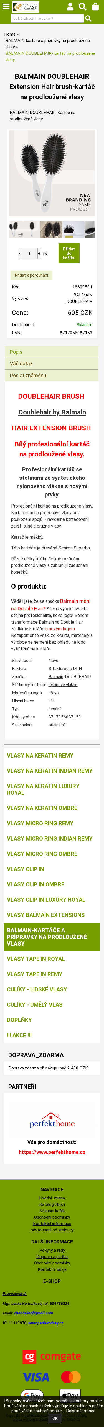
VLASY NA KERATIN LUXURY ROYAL (43, 789)
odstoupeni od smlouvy (52, 1230)
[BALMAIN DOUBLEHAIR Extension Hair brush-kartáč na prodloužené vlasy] (52, 173)
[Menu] (6, 6)
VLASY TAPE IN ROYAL (36, 959)
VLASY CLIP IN (25, 869)
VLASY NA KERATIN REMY (40, 755)
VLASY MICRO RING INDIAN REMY (50, 838)
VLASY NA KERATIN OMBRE (42, 808)
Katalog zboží (52, 1204)
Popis (16, 352)
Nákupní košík (52, 1210)
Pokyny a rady (52, 1250)
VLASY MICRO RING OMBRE (42, 854)
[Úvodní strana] (25, 7)
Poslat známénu (28, 375)
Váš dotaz (21, 363)
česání (54, 708)
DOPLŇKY (19, 1020)
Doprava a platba (52, 1256)
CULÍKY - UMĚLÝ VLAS (35, 1004)
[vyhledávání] (85, 8)
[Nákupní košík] (98, 8)
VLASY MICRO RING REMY (40, 823)
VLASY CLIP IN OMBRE (35, 884)
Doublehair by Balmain (52, 412)
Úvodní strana (52, 1198)
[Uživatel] (73, 8)
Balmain (56, 676)
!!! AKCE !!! (19, 1035)
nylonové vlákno (63, 684)
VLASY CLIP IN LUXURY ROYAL (46, 899)
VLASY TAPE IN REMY (34, 974)
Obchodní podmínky (52, 1217)
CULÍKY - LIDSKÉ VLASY (37, 989)
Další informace (80, 1410)
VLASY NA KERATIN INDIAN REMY (50, 771)
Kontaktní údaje (52, 1269)
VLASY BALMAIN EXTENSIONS (46, 915)
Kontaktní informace (52, 1223)
